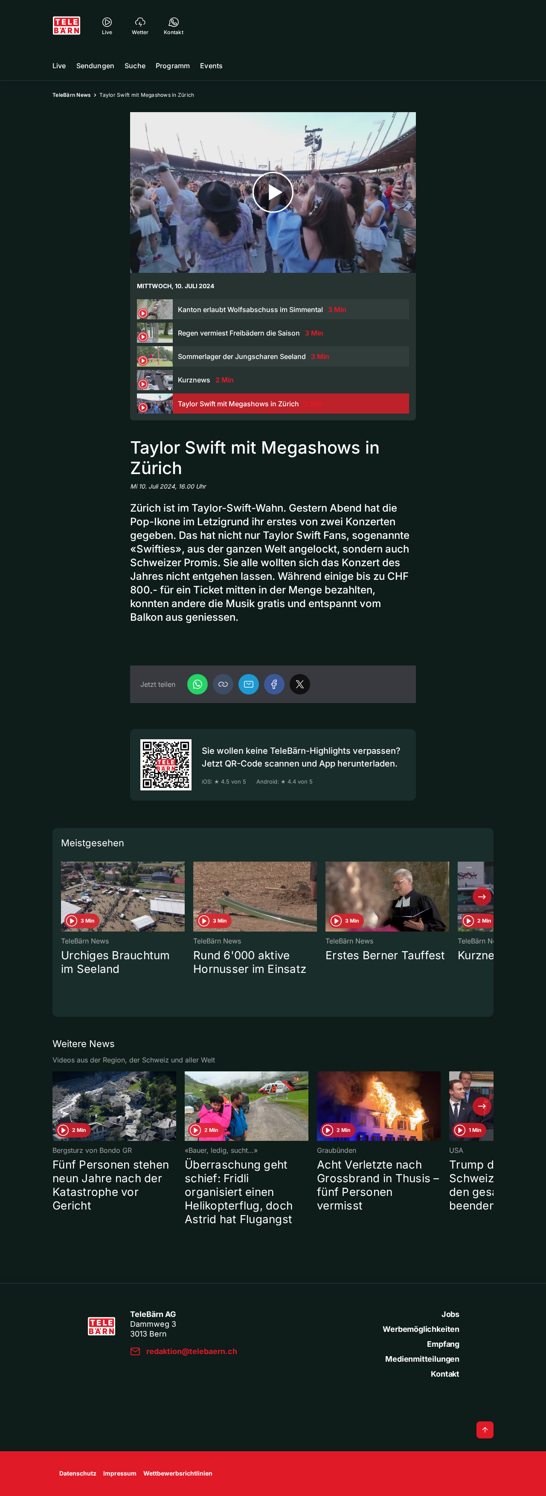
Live (59, 65)
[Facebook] (274, 684)
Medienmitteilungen (422, 1358)
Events (211, 65)
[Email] (248, 684)
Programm (173, 65)
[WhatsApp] (197, 684)
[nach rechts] (482, 896)
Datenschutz (77, 1473)
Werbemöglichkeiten (421, 1329)
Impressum (119, 1473)
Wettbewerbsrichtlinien (177, 1473)
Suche (135, 65)
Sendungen (95, 65)
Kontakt (445, 1373)
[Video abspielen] (273, 192)
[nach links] (64, 896)
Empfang (443, 1344)
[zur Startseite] (66, 25)
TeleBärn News (71, 95)
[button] (223, 684)
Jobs (450, 1314)
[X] (300, 684)
